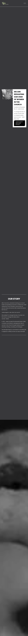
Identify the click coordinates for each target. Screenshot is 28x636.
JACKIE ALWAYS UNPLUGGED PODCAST (19, 123)
